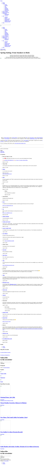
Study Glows (5, 255)
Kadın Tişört (5, 317)
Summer (6, 5)
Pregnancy (6, 15)
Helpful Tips (7, 19)
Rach (4, 201)
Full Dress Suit (5, 333)
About (4, 346)
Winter (6, 7)
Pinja (4, 177)
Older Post (2, 151)
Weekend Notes (7, 21)
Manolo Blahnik (39, 137)
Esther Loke (5, 289)
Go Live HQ (6, 460)
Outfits (4, 3)
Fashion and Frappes (6, 221)
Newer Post (2, 152)
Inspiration (6, 9)
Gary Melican (5, 233)
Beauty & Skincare (6, 12)
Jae (3, 209)
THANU (4, 295)
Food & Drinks (7, 18)
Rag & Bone (32, 137)
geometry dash (5, 312)
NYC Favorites (5, 11)
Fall (5, 6)
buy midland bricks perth (7, 338)
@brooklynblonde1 (6, 367)
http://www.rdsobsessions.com (8, 205)
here (26, 137)
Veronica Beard (6, 137)
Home (4, 2)
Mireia (4, 169)
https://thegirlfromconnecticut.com (8, 265)
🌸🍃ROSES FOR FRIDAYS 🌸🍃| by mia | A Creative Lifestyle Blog (15, 160)
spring (6, 140)
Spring (6, 4)
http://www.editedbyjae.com (7, 212)
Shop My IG (7, 10)
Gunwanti (4, 249)
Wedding (6, 41)
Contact (4, 347)
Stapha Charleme (6, 216)
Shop (3, 22)
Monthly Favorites (8, 20)
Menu (1, 0)
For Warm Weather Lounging (5, 352)
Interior (6, 17)
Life (3, 40)
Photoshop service (6, 282)
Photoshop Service (13, 284)
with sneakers (26, 140)
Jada (3, 260)
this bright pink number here (20, 143)
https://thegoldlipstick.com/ (7, 173)
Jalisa (4, 275)
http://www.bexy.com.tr (7, 321)
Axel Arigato (7, 138)
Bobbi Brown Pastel (33, 138)
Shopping (6, 8)
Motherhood (5, 13)
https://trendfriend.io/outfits (9, 240)
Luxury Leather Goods (7, 228)
